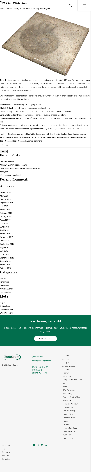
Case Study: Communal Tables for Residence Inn (20, 168)
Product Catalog (68, 411)
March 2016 (5, 265)
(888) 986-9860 (38, 356)
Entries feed (5, 306)
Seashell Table (11, 141)
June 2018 (4, 227)
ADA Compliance (68, 366)
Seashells (22, 141)
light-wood (4, 282)
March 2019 (5, 210)
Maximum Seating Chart (71, 397)
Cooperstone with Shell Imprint (13, 118)
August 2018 (5, 220)
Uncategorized (14, 134)
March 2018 (5, 234)
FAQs (64, 383)
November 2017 (6, 237)
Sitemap (65, 424)
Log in (2, 302)
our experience (9, 125)
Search (65, 421)
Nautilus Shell (5, 104)
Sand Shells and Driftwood (58, 137)
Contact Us (45, 339)
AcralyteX (4, 172)
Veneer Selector (68, 438)
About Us (65, 356)
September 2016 (7, 258)
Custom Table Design (70, 134)
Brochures (66, 373)
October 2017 (5, 241)
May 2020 (4, 196)
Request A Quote (68, 414)
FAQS (4, 449)
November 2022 (6, 192)
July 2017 (4, 251)
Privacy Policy (67, 407)
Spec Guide (6, 445)
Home (64, 387)
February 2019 (6, 213)
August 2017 (5, 247)
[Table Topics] (16, 9)
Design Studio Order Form (72, 380)
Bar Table (31, 134)
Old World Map (6, 111)
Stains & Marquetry (69, 431)
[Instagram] (38, 445)
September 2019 (7, 203)
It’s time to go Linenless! (10, 175)
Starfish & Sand (6, 108)
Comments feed (6, 309)
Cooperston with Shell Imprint (48, 134)
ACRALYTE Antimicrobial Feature (13, 165)
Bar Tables (66, 369)
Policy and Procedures (70, 404)
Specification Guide (69, 428)
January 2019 (5, 216)
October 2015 (5, 268)
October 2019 (5, 199)
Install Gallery (67, 394)
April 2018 (4, 230)
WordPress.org (6, 313)
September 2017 (7, 244)
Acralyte (65, 359)
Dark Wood (4, 278)
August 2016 (5, 261)
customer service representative (28, 129)
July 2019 (4, 206)
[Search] (70, 5)
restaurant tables (39, 137)
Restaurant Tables (69, 418)
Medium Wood (6, 285)
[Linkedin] (46, 445)
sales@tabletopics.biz (41, 361)
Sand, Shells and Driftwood (11, 115)
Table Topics (5, 80)
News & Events (6, 289)
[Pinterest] (42, 445)
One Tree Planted (7, 161)
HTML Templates (68, 390)
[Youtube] (34, 445)
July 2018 (4, 223)
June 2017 (4, 254)
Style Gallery (66, 435)
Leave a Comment (34, 141)
